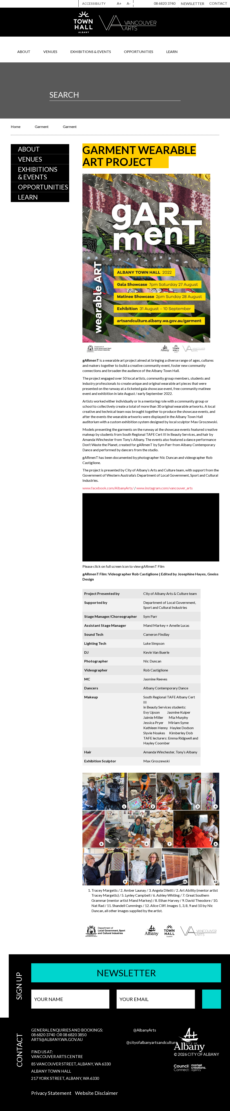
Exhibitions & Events (90, 51)
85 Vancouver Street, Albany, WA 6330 (71, 1064)
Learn (172, 51)
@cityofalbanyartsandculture (152, 1042)
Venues (50, 51)
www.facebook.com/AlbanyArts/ (108, 488)
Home (15, 126)
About (23, 51)
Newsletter (192, 3)
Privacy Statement (51, 1093)
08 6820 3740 (164, 3)
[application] (150, 527)
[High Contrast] (111, 3)
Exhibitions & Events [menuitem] (37, 173)
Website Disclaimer (96, 1093)
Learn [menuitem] (28, 197)
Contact (218, 3)
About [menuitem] (29, 149)
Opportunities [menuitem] (43, 187)
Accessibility (94, 3)
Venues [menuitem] (30, 159)
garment (42, 126)
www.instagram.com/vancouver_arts (164, 488)
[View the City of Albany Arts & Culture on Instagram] (137, 4)
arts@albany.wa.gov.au (57, 1039)
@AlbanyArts (144, 1030)
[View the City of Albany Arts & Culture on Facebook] (145, 4)
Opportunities (138, 51)
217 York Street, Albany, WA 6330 (65, 1078)
